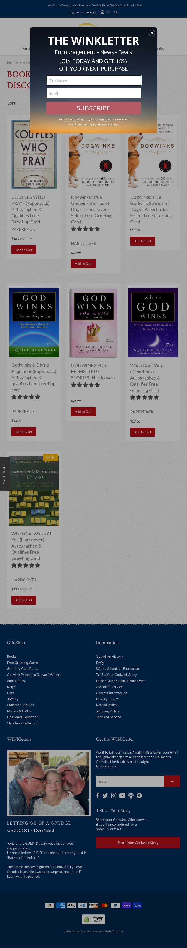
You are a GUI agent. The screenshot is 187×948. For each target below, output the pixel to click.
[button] (152, 33)
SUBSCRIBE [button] (93, 107)
